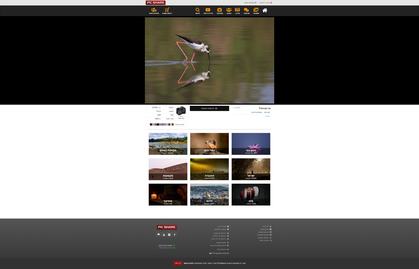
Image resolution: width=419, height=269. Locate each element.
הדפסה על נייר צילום (219, 239)
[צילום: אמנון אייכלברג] (168, 146)
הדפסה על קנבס (220, 233)
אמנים (229, 13)
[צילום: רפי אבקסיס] (168, 171)
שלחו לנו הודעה (165, 245)
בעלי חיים (209, 150)
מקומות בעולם (168, 150)
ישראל (251, 175)
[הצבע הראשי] (173, 124)
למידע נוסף (189, 263)
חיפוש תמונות (221, 243)
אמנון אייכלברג (256, 112)
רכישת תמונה (167, 13)
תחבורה (209, 175)
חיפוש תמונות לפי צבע (218, 245)
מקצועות (168, 175)
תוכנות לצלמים (263, 238)
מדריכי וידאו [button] (208, 13)
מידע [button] (238, 13)
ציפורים (267, 116)
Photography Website (220, 253)
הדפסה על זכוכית (220, 236)
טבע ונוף (251, 150)
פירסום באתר (222, 249)
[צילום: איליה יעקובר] (251, 195)
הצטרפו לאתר (154, 13)
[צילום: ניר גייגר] (251, 146)
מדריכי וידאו (222, 226)
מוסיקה (168, 201)
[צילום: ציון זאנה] (209, 196)
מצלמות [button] (220, 13)
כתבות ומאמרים (263, 235)
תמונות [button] (256, 13)
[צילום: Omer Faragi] (209, 146)
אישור (177, 263)
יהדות (209, 201)
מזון (251, 201)
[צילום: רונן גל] (251, 171)
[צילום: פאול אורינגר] (168, 196)
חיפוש (198, 13)
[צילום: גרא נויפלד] (209, 171)
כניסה (265, 3)
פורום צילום (264, 229)
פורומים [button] (247, 13)
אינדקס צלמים (263, 232)
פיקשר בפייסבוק (221, 229)
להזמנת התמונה (208, 108)
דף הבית (265, 226)
